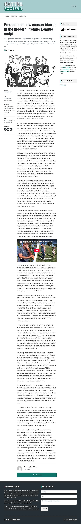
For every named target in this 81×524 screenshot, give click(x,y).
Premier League (8, 92)
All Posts (27, 469)
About (9, 519)
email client (66, 69)
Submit (45, 509)
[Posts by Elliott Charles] (5, 50)
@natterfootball (64, 71)
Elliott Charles (10, 50)
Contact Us (22, 16)
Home (7, 16)
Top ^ (18, 519)
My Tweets (63, 85)
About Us (14, 16)
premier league (8, 100)
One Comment (37, 475)
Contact (14, 519)
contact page (66, 67)
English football (8, 98)
